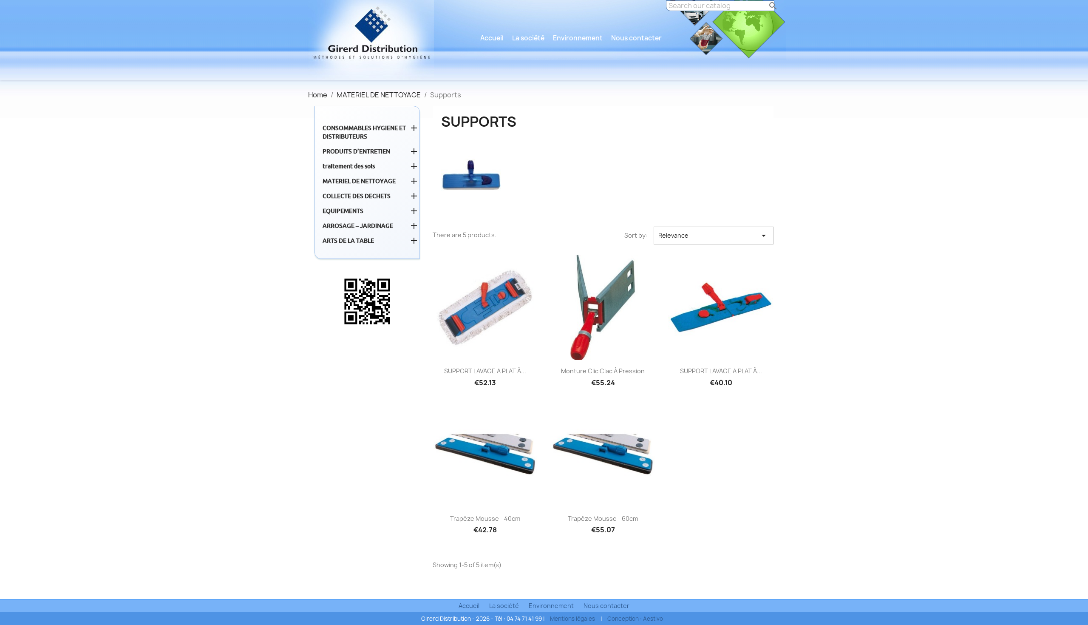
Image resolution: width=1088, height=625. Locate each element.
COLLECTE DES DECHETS (357, 196)
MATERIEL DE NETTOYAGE (359, 181)
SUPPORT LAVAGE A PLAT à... (485, 371)
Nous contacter (636, 38)
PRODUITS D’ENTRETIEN (356, 151)
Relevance (713, 235)
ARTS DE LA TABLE (348, 240)
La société (528, 38)
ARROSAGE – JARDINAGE (358, 225)
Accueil (492, 38)
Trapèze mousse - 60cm (603, 518)
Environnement (578, 38)
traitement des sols (349, 166)
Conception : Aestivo (635, 618)
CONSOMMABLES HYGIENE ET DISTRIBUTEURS (364, 132)
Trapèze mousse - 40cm (485, 518)
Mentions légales (572, 618)
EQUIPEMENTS (343, 210)
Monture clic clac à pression (603, 371)
